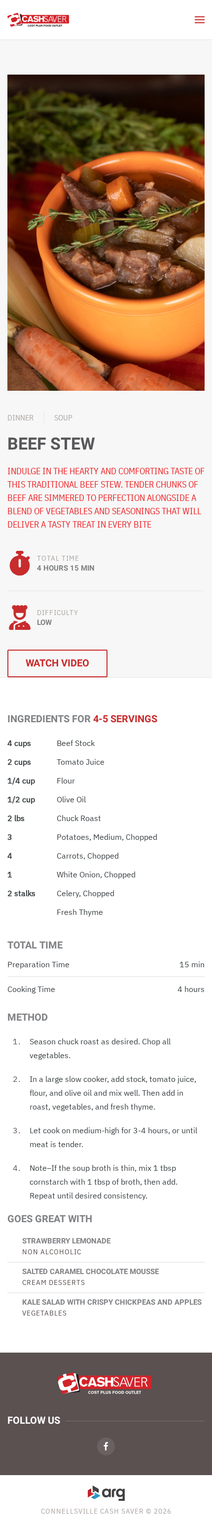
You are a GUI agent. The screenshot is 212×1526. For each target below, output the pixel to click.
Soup (63, 417)
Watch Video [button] (57, 663)
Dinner (20, 417)
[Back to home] (38, 20)
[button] (200, 20)
